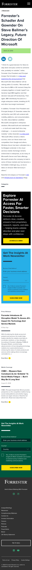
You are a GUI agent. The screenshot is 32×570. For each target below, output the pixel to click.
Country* (5, 277)
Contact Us (4, 516)
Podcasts (4, 527)
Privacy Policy (15, 560)
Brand (3, 532)
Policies (3, 524)
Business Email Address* (10, 268)
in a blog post (24, 134)
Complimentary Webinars (9, 513)
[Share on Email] (10, 59)
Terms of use (6, 560)
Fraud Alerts (5, 529)
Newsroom (4, 510)
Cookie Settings (25, 560)
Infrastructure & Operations (13, 178)
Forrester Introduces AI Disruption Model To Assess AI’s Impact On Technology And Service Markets (15, 319)
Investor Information (7, 518)
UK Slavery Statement (8, 535)
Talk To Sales (16, 543)
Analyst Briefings (6, 508)
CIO (27, 175)
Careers (3, 521)
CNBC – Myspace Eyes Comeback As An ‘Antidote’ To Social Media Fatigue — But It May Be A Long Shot (14, 375)
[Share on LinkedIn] (3, 59)
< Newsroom (5, 11)
